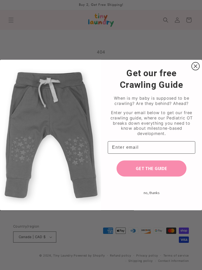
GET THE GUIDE (151, 168)
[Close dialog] (196, 66)
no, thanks (151, 193)
